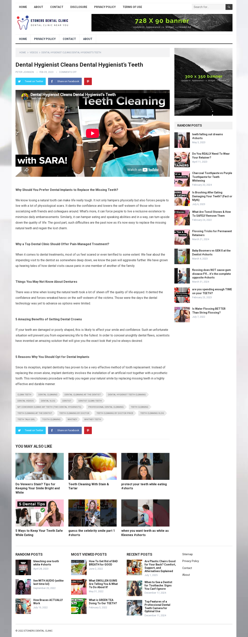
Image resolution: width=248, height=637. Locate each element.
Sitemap (187, 554)
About (38, 7)
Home (23, 7)
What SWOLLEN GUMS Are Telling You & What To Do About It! (103, 584)
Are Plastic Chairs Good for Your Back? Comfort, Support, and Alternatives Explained (160, 566)
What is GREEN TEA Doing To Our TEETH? (103, 601)
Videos (34, 52)
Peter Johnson (25, 72)
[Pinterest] (88, 81)
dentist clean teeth (90, 401)
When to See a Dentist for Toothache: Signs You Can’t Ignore (158, 585)
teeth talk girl (26, 419)
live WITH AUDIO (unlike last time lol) (48, 582)
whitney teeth (92, 419)
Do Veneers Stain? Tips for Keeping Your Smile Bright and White (38, 488)
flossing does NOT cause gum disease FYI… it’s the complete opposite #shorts (211, 273)
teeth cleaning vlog (152, 413)
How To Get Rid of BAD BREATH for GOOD (103, 563)
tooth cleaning (51, 419)
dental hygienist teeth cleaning (127, 394)
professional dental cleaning (106, 407)
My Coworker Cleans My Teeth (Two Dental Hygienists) (49, 407)
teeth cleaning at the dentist (34, 413)
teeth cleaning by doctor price (114, 413)
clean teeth (24, 394)
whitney (72, 419)
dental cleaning (47, 394)
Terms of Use (132, 7)
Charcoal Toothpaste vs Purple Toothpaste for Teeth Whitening (212, 177)
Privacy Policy (105, 7)
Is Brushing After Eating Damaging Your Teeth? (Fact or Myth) (212, 196)
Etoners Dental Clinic (38, 630)
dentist (66, 401)
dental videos (25, 401)
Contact (56, 7)
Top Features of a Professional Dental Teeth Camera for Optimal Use (157, 606)
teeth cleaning (139, 407)
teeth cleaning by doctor (74, 413)
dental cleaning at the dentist (83, 394)
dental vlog (48, 401)
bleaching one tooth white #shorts (46, 563)
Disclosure (78, 7)
